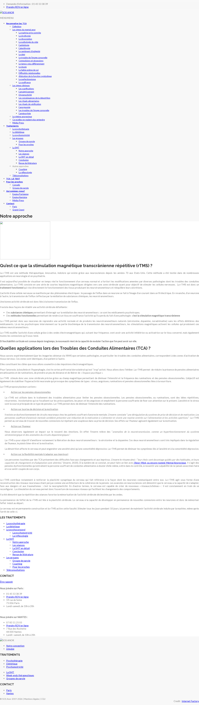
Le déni (22, 54)
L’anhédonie (24, 45)
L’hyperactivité (25, 95)
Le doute (23, 67)
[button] (7, 17)
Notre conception (15, 645)
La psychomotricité (21, 135)
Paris (14, 206)
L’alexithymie (24, 48)
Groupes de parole (15, 678)
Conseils (16, 185)
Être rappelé (6, 581)
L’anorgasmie (24, 107)
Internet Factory (190, 701)
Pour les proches (26, 144)
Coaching (23, 169)
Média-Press (18, 123)
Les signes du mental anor (24, 29)
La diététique (18, 132)
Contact (10, 204)
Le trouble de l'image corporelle (33, 57)
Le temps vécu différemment (31, 64)
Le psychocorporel (15, 529)
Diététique (11, 663)
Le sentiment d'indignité (29, 51)
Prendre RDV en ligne (17, 7)
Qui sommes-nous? (15, 191)
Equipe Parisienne (20, 194)
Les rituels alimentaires (29, 101)
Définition (16, 26)
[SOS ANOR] (7, 12)
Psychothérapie (14, 660)
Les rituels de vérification (30, 104)
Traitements (12, 126)
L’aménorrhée (25, 113)
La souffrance (25, 82)
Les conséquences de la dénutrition (34, 98)
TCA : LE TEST (13, 179)
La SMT (15, 147)
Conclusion (24, 160)
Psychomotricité (14, 666)
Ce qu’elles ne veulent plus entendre (28, 119)
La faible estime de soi (29, 70)
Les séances (24, 154)
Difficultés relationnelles (29, 73)
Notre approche (26, 150)
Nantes (10, 693)
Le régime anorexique (22, 116)
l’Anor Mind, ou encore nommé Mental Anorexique (159, 462)
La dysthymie (25, 36)
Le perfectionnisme (27, 79)
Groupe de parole (27, 141)
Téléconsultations (20, 175)
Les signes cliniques (21, 85)
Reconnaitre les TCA (16, 24)
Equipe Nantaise (19, 197)
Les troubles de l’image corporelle (34, 110)
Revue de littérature (28, 163)
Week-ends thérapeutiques (20, 675)
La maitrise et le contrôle (30, 33)
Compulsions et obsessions (31, 60)
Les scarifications (26, 88)
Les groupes (17, 138)
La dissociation (25, 39)
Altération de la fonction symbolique (35, 76)
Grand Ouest (18, 209)
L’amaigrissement (26, 91)
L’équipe (10, 648)
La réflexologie (25, 172)
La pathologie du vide (28, 42)
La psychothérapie (20, 129)
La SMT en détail (26, 157)
